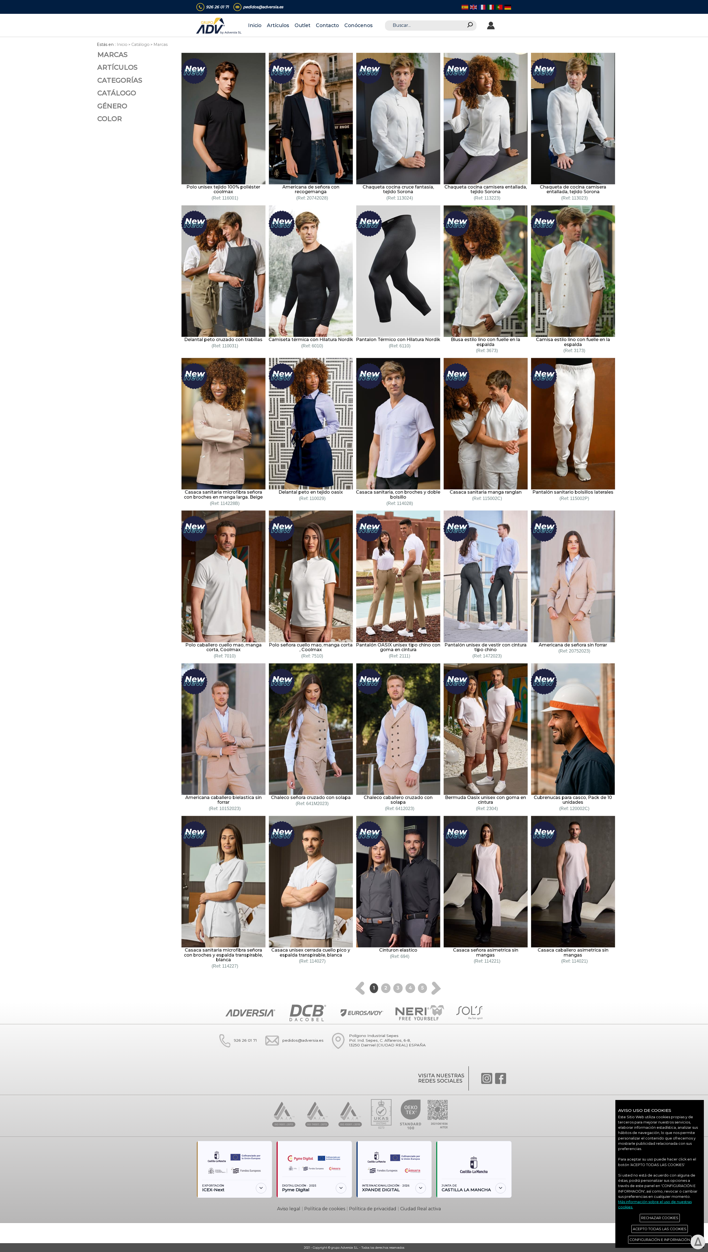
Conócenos (358, 25)
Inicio (254, 25)
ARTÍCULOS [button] (117, 67)
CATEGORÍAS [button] (119, 80)
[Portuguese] (498, 6)
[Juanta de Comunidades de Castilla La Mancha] (474, 1162)
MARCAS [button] (112, 55)
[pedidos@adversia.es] (292, 1051)
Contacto (327, 25)
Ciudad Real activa (420, 1208)
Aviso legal (288, 1208)
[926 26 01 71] (234, 1051)
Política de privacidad (372, 1208)
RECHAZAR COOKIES (659, 1218)
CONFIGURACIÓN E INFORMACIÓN (659, 1240)
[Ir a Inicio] (219, 25)
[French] (481, 6)
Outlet (302, 25)
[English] (473, 6)
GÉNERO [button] (112, 106)
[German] (507, 6)
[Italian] (490, 6)
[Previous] (360, 988)
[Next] (436, 988)
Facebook (500, 1078)
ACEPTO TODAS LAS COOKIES (659, 1229)
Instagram (486, 1078)
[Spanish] (464, 6)
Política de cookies (324, 1208)
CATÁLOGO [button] (116, 93)
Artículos (278, 25)
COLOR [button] (109, 119)
